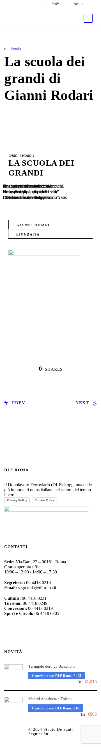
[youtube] (38, 3)
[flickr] (28, 3)
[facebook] (19, 3)
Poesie (16, 48)
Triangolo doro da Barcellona (51, 666)
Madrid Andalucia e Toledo (50, 699)
